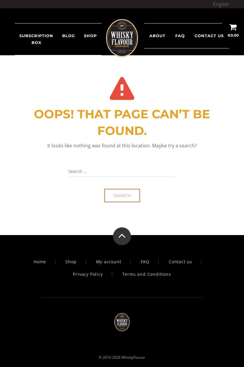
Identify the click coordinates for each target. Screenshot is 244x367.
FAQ (180, 35)
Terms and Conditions (146, 274)
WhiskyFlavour (133, 357)
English (221, 4)
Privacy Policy (88, 274)
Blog (68, 35)
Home (40, 262)
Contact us (209, 35)
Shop (70, 262)
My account (108, 262)
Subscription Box (36, 39)
